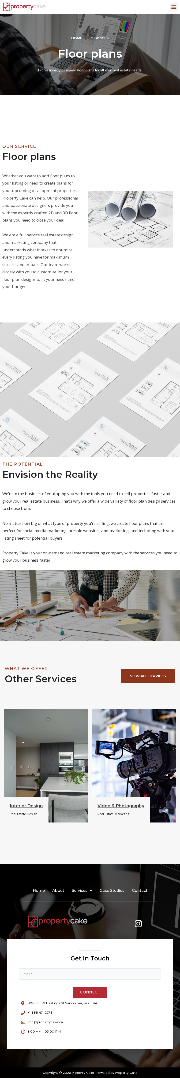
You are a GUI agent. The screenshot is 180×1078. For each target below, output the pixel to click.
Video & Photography (121, 805)
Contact (139, 890)
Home (39, 890)
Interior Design (26, 805)
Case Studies (112, 890)
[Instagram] (138, 923)
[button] (174, 7)
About (58, 890)
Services (79, 890)
